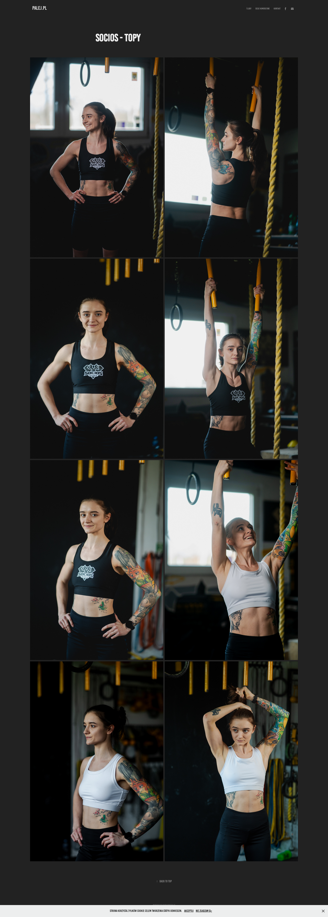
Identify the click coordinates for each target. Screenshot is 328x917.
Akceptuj (189, 911)
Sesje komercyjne (262, 8)
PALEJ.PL (39, 8)
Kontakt (277, 8)
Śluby (248, 8)
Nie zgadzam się (204, 911)
